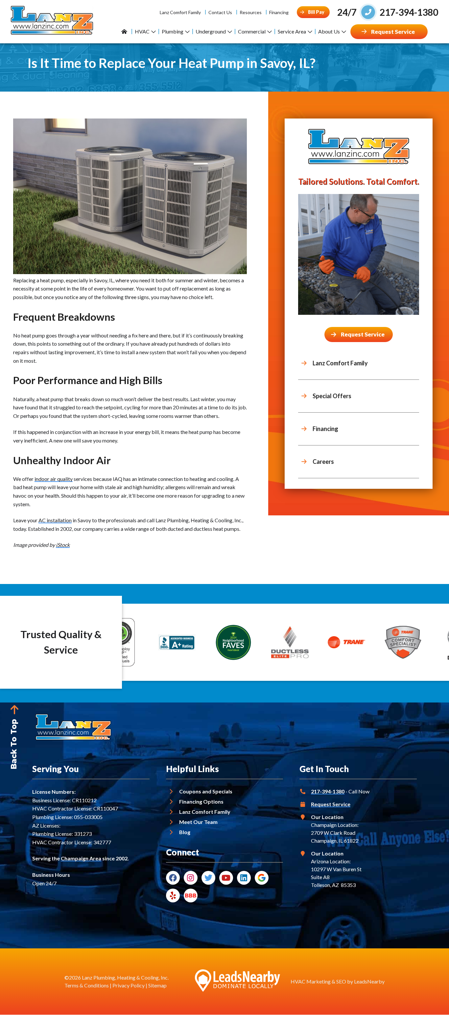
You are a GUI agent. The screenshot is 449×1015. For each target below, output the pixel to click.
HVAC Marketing (311, 981)
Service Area (292, 31)
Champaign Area (81, 858)
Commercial (252, 31)
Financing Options (201, 801)
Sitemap (157, 985)
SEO (341, 981)
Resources (251, 12)
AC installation (55, 520)
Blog (184, 832)
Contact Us (220, 12)
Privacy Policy (128, 985)
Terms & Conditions (86, 985)
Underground (211, 31)
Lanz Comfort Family (180, 12)
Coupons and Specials (205, 791)
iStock (63, 545)
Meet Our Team (198, 822)
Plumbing (172, 31)
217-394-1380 (327, 791)
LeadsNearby (369, 981)
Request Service (330, 804)
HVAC (142, 31)
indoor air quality (54, 479)
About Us (329, 31)
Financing (279, 12)
